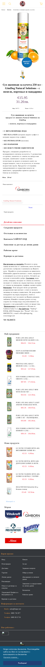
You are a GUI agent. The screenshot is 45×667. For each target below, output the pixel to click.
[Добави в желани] (39, 184)
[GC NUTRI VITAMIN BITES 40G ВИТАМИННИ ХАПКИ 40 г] (9, 452)
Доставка (5, 568)
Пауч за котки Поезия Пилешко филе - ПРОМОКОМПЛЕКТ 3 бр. (26, 352)
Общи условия (27, 573)
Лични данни (6, 577)
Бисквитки (26, 590)
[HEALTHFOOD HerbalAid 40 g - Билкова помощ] (9, 491)
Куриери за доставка (13, 256)
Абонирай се (10, 501)
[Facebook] (4, 622)
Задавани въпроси (28, 568)
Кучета (9, 9)
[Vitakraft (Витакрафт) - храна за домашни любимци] (13, 514)
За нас (24, 564)
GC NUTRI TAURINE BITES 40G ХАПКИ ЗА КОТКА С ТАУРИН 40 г (28, 475)
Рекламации (6, 581)
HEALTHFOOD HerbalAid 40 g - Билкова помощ (27, 488)
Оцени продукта (8, 212)
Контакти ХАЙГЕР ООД (15, 239)
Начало (3, 9)
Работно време (10, 250)
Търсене (4, 573)
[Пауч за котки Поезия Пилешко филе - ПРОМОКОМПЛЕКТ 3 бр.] (9, 355)
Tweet (31, 207)
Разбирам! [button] (22, 663)
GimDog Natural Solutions (12, 201)
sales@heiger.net (15, 609)
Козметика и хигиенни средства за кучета (24, 9)
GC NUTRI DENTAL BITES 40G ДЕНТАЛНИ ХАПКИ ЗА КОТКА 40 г (27, 462)
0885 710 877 (15, 613)
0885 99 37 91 (16, 617)
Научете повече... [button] (11, 657)
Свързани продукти (13, 228)
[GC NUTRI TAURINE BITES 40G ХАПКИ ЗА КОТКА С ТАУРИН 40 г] (9, 478)
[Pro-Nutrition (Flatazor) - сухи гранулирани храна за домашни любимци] (13, 528)
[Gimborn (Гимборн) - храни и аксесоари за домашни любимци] (31, 514)
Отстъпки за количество (15, 233)
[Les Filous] (13, 541)
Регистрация (6, 564)
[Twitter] (8, 622)
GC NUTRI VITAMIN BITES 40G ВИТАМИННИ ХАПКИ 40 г (28, 449)
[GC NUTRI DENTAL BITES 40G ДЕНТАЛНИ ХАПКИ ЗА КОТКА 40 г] (9, 465)
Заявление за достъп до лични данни (21, 245)
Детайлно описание (13, 222)
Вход (3, 559)
